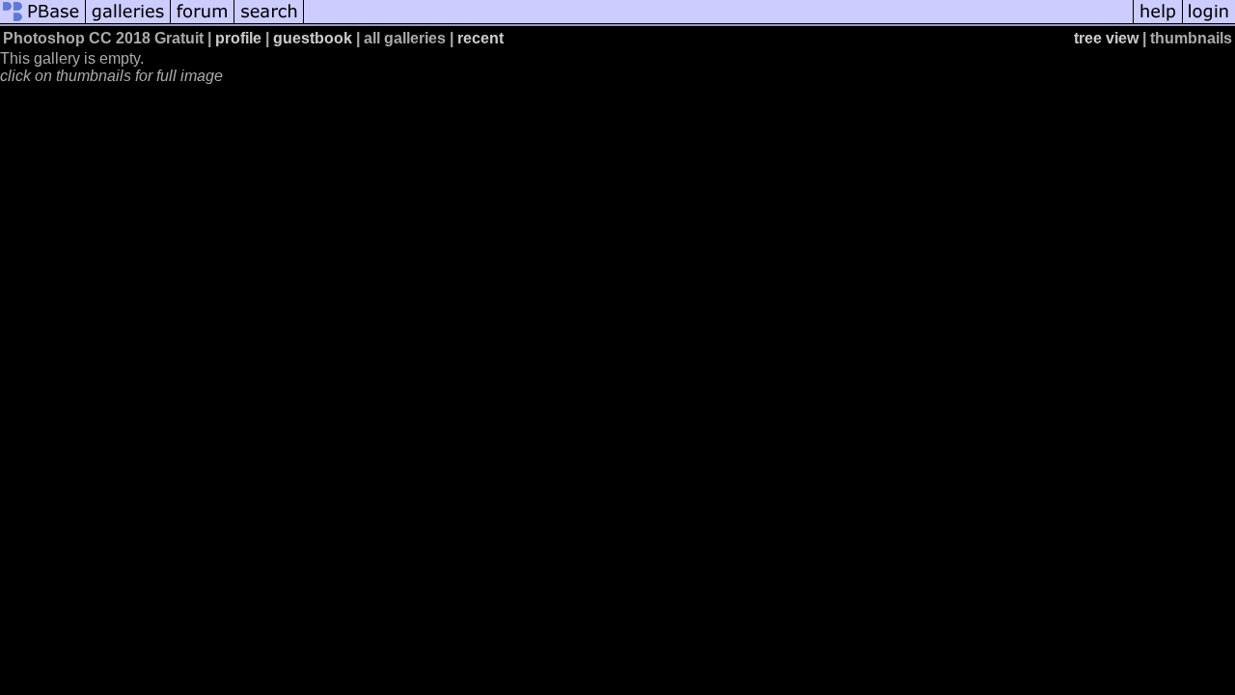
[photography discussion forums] (202, 22)
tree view (1106, 38)
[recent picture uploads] (128, 22)
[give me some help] (1158, 22)
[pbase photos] (43, 22)
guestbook (312, 38)
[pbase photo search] (269, 22)
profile (238, 38)
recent (480, 38)
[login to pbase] (1209, 22)
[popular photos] (718, 22)
